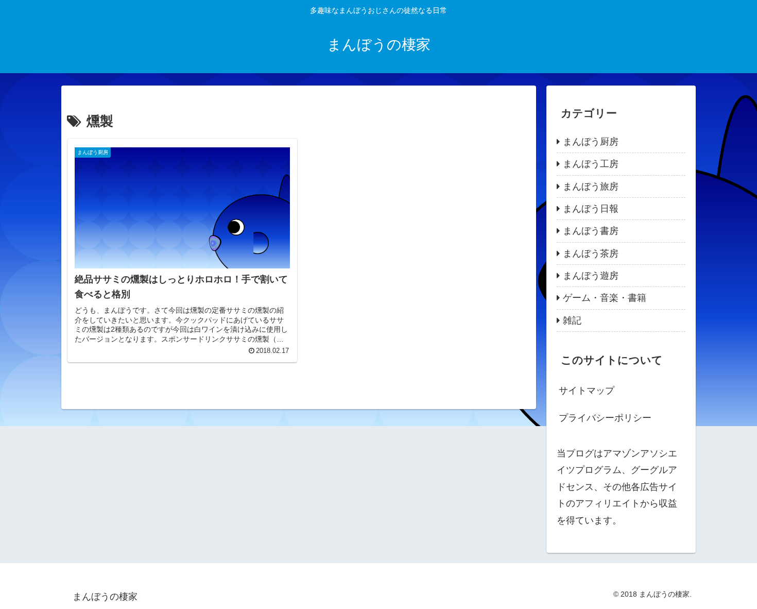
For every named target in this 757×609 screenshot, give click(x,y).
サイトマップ (586, 390)
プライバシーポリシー (605, 418)
